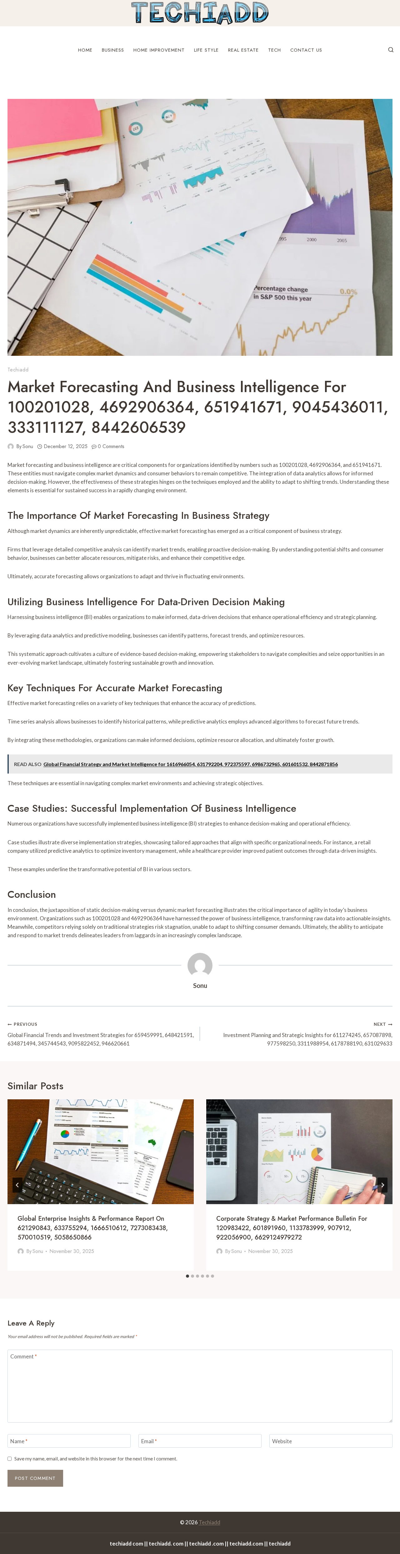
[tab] (187, 1276)
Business (113, 50)
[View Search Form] (391, 50)
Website (282, 1441)
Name (19, 1441)
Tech (274, 50)
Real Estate (243, 50)
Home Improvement (159, 50)
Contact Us (306, 50)
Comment (23, 1356)
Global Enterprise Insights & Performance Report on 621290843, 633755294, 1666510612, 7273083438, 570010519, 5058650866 (93, 1228)
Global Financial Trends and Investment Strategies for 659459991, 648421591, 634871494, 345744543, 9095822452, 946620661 (101, 1034)
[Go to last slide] (17, 1185)
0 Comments (111, 446)
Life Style (206, 50)
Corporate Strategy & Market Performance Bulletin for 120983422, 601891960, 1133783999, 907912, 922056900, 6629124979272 (291, 1228)
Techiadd (18, 369)
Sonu (27, 446)
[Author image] (11, 446)
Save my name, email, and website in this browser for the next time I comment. (95, 1458)
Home (85, 50)
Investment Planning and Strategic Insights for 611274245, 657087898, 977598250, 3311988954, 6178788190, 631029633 (307, 1034)
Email (149, 1441)
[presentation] (101, 1151)
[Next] (383, 1185)
